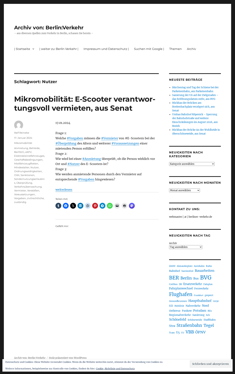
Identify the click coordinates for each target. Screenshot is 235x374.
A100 (172, 266)
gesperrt (209, 295)
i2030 (216, 301)
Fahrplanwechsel (181, 288)
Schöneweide (195, 319)
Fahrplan (207, 284)
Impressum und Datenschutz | (106, 49)
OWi (16, 175)
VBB (190, 332)
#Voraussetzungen (125, 143)
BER (174, 278)
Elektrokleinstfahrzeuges (29, 155)
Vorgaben (20, 198)
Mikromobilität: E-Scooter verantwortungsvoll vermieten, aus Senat (84, 103)
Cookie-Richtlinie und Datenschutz (115, 368)
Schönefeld (177, 319)
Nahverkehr (193, 305)
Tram (172, 332)
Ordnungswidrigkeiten (28, 171)
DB (180, 284)
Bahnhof (174, 271)
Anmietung (21, 148)
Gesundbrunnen (178, 301)
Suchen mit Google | (149, 49)
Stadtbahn (210, 319)
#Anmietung (91, 159)
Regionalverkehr (180, 315)
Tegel (209, 325)
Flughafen (180, 294)
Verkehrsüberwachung (28, 186)
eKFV (28, 151)
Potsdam (199, 310)
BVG (206, 277)
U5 (178, 332)
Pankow (187, 310)
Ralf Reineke (21, 132)
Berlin (186, 278)
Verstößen (33, 190)
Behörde (34, 148)
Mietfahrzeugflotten (26, 163)
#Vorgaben (75, 138)
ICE (171, 305)
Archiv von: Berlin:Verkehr (49, 27)
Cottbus (173, 284)
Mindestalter (21, 167)
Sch (208, 315)
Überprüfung (24, 182)
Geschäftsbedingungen (28, 159)
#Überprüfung (65, 143)
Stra (172, 326)
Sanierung (198, 315)
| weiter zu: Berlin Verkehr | (58, 49)
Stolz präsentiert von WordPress (68, 358)
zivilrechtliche (35, 198)
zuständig (20, 202)
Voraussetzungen (24, 194)
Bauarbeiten (204, 271)
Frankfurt (198, 295)
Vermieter (20, 190)
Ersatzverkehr (192, 284)
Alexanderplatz (184, 266)
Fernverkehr (201, 288)
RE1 (210, 310)
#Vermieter (109, 138)
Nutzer (34, 167)
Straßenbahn (189, 325)
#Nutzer (73, 164)
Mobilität (179, 306)
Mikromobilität (23, 142)
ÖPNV (200, 332)
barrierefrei (187, 271)
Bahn (209, 266)
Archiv (173, 243)
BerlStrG (19, 151)
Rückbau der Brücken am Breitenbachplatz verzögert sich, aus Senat (193, 106)
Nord (205, 305)
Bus (196, 278)
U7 (182, 332)
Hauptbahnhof (200, 301)
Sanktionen (28, 175)
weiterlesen (63, 189)
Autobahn (199, 266)
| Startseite (22, 49)
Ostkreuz (174, 310)
